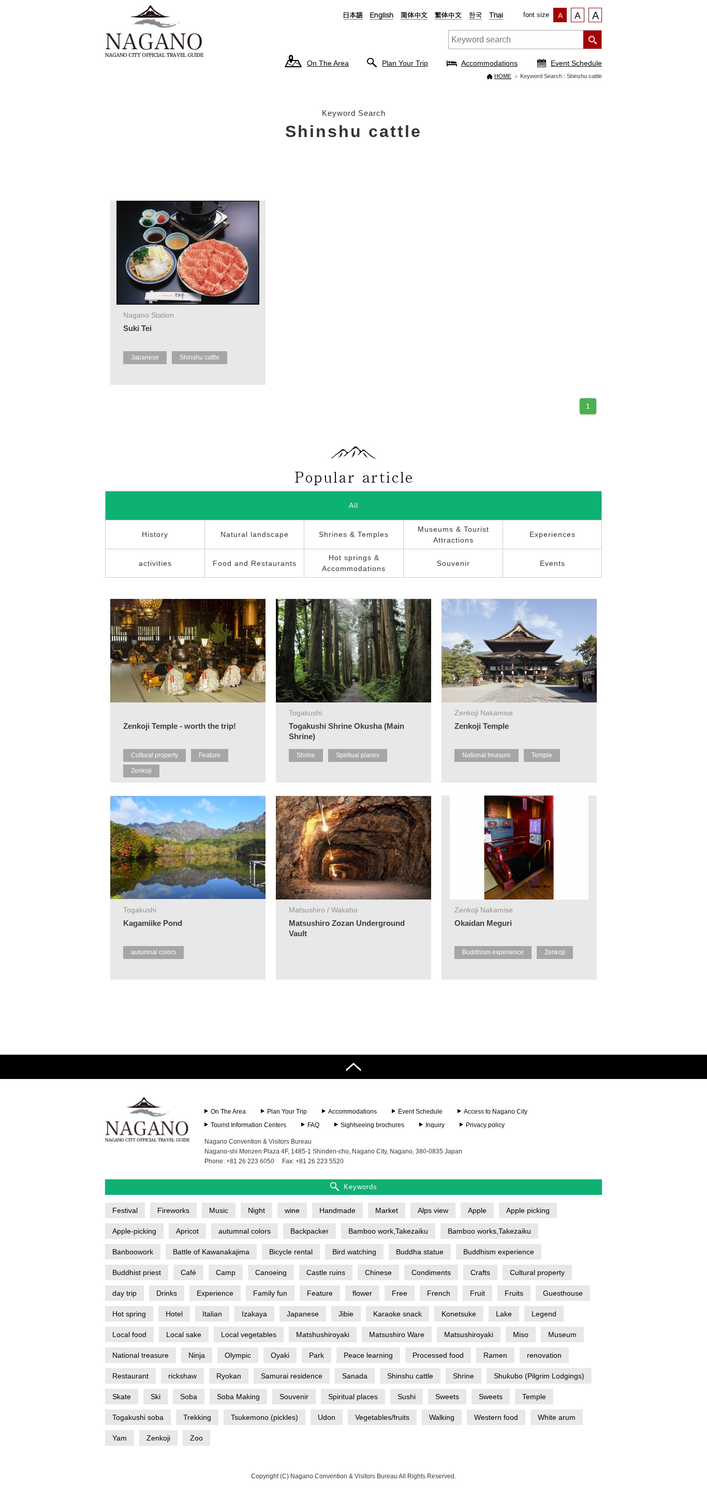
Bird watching (354, 1252)
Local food (129, 1334)
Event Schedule (576, 63)
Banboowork (132, 1252)
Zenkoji (141, 770)
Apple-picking (134, 1231)
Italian (212, 1314)
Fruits (514, 1293)
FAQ (313, 1125)
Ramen (495, 1355)
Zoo (196, 1438)
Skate (121, 1396)
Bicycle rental (291, 1252)
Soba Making (238, 1396)
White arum (557, 1417)
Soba (188, 1396)
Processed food (438, 1355)
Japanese (145, 357)
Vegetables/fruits (382, 1417)
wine (292, 1210)
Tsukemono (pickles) (264, 1417)
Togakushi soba (138, 1417)
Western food (496, 1417)
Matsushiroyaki (468, 1334)
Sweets (447, 1396)
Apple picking (528, 1210)
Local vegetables (248, 1334)
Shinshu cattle (199, 357)
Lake (504, 1314)
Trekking (197, 1417)
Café (188, 1272)
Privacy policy (485, 1125)
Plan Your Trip (405, 63)
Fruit (477, 1293)
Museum (562, 1334)
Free (399, 1293)
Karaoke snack (397, 1314)
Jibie (346, 1314)
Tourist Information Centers (248, 1125)
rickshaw (182, 1376)
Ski (155, 1396)
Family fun (270, 1293)
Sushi (406, 1396)
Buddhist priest (136, 1272)
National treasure (486, 755)
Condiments (431, 1272)
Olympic (238, 1355)
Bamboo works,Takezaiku (489, 1231)
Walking (441, 1417)
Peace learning (368, 1355)
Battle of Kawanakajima (211, 1252)
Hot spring (129, 1314)
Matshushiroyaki (322, 1334)
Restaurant (130, 1376)
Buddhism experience (493, 952)
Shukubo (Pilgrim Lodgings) (539, 1376)
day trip (124, 1293)
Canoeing (271, 1272)
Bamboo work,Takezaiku (388, 1231)
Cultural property (154, 755)
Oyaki (280, 1355)
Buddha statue (420, 1252)
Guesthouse (563, 1293)
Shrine (306, 755)
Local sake (183, 1334)
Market (386, 1210)
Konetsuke (458, 1314)
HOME (502, 76)
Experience (215, 1293)
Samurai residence (291, 1376)
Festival (125, 1210)
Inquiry (435, 1125)
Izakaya (254, 1314)
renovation (544, 1355)
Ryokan (228, 1376)
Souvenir (293, 1396)
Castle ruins (325, 1272)
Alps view (433, 1210)
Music (218, 1210)
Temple (542, 755)
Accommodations (489, 63)
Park (316, 1355)
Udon (326, 1417)
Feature (209, 755)
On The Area (328, 63)
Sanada (354, 1376)
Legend (544, 1314)
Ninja (196, 1355)
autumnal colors (153, 952)
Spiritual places (357, 755)
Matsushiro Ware (396, 1334)
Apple (477, 1210)
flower (362, 1293)
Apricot (187, 1231)
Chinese (378, 1272)
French (438, 1293)
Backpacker (309, 1231)
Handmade (337, 1210)
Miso (520, 1334)
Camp (225, 1272)
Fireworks (173, 1210)
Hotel (174, 1314)
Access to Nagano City (495, 1111)
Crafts (480, 1272)
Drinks (166, 1293)
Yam (119, 1438)
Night (256, 1210)
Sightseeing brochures (372, 1125)
